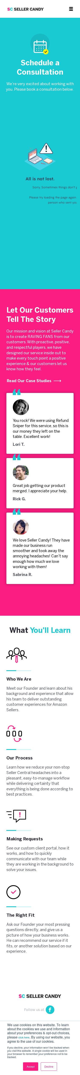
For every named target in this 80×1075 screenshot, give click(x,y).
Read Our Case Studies (29, 381)
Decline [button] (48, 1066)
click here (23, 1037)
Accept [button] (31, 1066)
